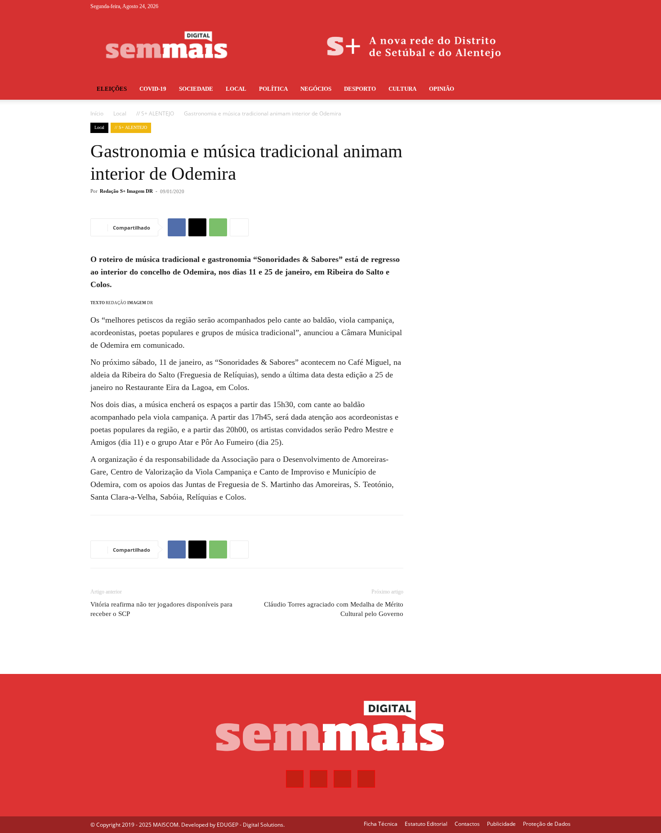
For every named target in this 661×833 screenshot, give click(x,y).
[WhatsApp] (218, 227)
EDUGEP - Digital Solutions (250, 825)
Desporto (360, 88)
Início (96, 113)
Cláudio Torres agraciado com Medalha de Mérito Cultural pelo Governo (333, 609)
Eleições (112, 88)
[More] (239, 227)
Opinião (441, 88)
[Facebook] (519, 6)
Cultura (402, 88)
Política (273, 88)
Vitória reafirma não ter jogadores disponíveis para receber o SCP (161, 609)
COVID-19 (152, 88)
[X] (549, 6)
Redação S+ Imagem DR (126, 191)
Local (236, 88)
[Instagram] (534, 6)
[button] (560, 89)
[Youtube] (564, 6)
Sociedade (196, 88)
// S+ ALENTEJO (155, 113)
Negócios (315, 88)
